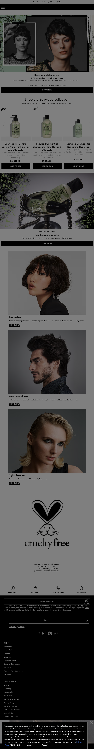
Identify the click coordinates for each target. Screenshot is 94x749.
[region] (45, 735)
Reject (28, 745)
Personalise (15, 745)
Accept (45, 745)
